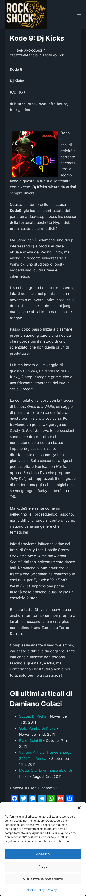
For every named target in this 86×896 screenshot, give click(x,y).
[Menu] (79, 14)
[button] (79, 807)
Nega (43, 866)
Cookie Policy (36, 890)
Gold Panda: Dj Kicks (37, 728)
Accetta (43, 854)
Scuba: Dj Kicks (32, 716)
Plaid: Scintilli (30, 740)
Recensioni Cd (53, 55)
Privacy (52, 890)
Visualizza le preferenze (43, 879)
